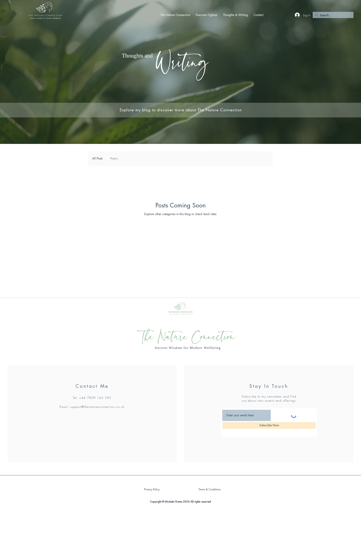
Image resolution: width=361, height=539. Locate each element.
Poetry (114, 158)
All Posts (97, 158)
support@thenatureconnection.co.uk (97, 407)
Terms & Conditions (210, 489)
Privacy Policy (152, 489)
